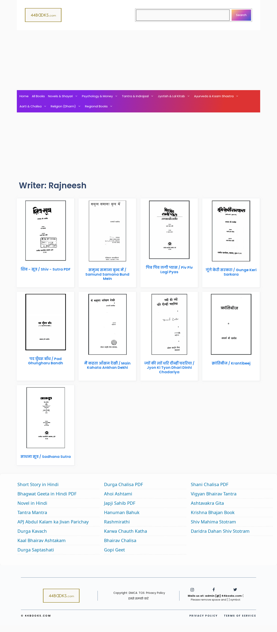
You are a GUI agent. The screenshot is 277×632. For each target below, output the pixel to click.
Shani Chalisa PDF (209, 484)
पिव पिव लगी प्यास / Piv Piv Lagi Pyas (169, 269)
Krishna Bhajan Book (213, 512)
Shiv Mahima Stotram (213, 522)
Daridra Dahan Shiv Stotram (220, 531)
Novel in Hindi (32, 503)
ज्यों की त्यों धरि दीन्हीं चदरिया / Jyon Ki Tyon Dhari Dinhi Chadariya (169, 367)
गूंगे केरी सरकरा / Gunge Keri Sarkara (231, 272)
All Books (38, 96)
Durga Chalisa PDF (123, 484)
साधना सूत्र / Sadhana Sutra (45, 456)
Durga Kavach (32, 531)
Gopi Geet (114, 550)
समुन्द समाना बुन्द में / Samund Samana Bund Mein (107, 274)
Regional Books (96, 106)
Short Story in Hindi (38, 484)
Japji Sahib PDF (119, 503)
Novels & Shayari (60, 96)
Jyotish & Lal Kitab (171, 96)
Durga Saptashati (35, 550)
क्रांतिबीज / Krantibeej (231, 363)
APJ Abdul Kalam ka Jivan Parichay (53, 522)
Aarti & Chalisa (30, 106)
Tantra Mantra (32, 512)
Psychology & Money (97, 96)
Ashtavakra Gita (207, 503)
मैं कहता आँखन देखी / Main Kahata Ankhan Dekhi (107, 365)
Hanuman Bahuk (122, 512)
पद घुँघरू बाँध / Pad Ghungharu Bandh (45, 361)
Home (24, 96)
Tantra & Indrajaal (135, 96)
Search (241, 15)
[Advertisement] (138, 60)
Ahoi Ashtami (118, 494)
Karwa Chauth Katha (125, 531)
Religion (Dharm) (63, 106)
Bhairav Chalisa (120, 540)
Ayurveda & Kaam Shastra (214, 96)
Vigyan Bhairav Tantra (213, 494)
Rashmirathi (117, 522)
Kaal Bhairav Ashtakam (41, 540)
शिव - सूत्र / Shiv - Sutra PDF (46, 269)
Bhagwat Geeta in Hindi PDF (46, 494)
